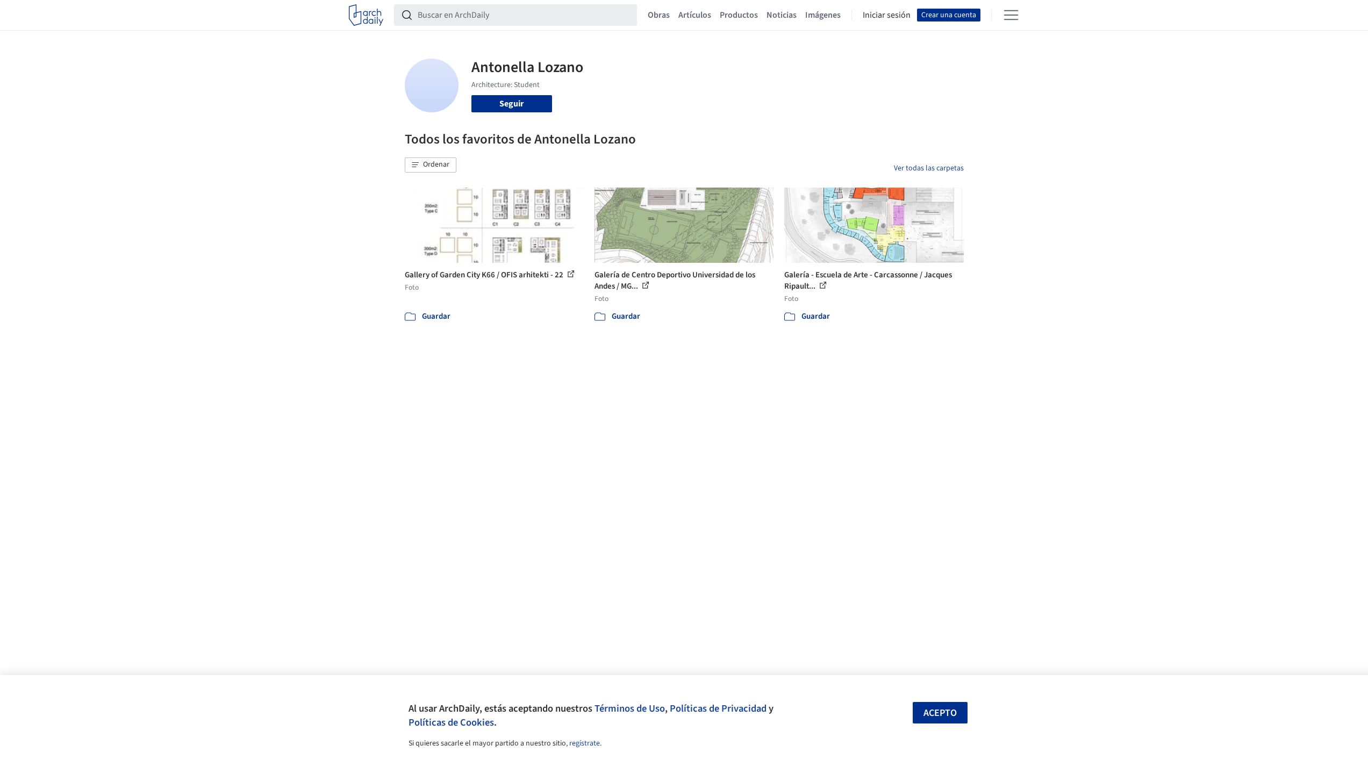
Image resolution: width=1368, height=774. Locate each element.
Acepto (940, 713)
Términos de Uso (630, 708)
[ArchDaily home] (366, 15)
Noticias (782, 15)
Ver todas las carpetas (929, 168)
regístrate (584, 743)
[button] (430, 165)
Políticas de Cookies (451, 722)
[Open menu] (1011, 15)
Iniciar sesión (887, 15)
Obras (659, 15)
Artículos (694, 15)
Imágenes (823, 15)
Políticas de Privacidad (718, 708)
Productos (739, 15)
